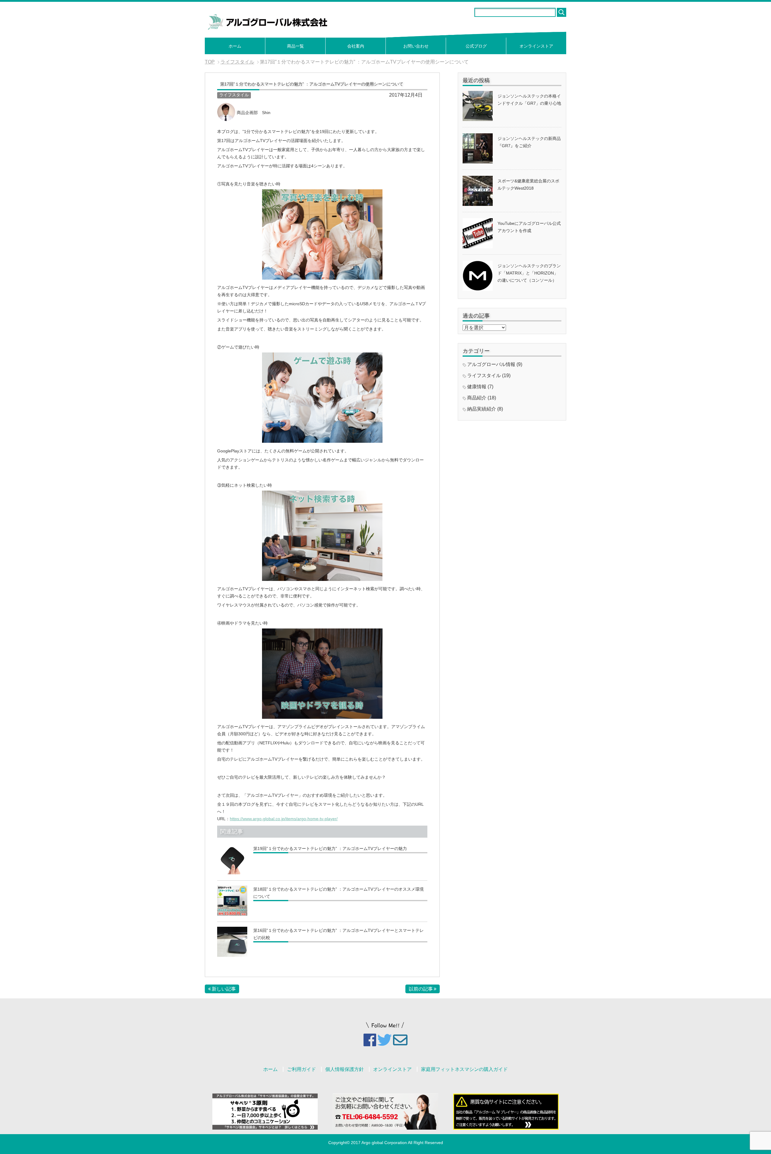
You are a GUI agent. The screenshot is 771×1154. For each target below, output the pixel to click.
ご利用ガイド (301, 1069)
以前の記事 (421, 988)
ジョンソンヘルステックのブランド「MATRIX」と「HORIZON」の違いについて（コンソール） (529, 273)
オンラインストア (536, 46)
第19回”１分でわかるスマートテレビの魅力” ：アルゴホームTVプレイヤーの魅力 (330, 848)
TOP (210, 61)
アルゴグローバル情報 (491, 364)
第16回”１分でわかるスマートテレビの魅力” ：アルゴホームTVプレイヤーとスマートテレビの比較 (338, 934)
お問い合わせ (416, 46)
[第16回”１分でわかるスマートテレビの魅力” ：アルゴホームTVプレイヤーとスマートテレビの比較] (232, 954)
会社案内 (355, 46)
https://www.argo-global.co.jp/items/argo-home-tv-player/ (284, 818)
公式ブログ (476, 46)
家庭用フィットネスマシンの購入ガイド (464, 1069)
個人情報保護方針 (344, 1069)
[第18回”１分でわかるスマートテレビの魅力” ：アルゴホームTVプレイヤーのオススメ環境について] (232, 912)
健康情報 (476, 386)
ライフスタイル (234, 94)
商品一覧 (295, 46)
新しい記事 (224, 988)
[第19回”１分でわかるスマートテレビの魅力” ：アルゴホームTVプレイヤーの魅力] (232, 871)
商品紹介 (476, 397)
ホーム (235, 46)
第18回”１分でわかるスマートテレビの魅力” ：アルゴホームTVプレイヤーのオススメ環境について (338, 893)
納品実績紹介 (481, 408)
